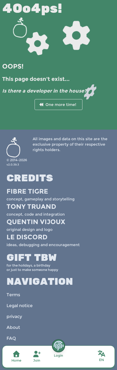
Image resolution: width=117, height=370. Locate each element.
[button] (101, 356)
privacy (14, 316)
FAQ (11, 338)
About (13, 327)
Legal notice (20, 305)
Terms (13, 294)
